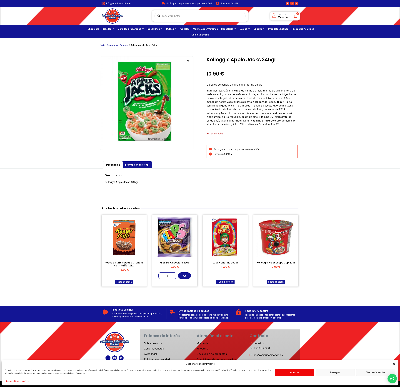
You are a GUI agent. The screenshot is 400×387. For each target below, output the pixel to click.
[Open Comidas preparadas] (143, 28)
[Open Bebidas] (113, 28)
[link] (93, 29)
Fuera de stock (124, 281)
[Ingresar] (274, 15)
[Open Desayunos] (162, 28)
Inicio (102, 45)
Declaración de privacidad (17, 381)
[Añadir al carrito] (184, 275)
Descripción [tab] (113, 164)
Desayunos (112, 45)
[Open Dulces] (176, 28)
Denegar (335, 372)
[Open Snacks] (264, 28)
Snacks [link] (258, 29)
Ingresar (282, 14)
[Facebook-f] (287, 3)
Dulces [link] (170, 29)
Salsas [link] (243, 29)
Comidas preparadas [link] (129, 29)
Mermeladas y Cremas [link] (205, 29)
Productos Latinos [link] (278, 29)
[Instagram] (292, 3)
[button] (393, 363)
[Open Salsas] (249, 28)
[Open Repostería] (235, 28)
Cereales (124, 45)
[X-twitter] (296, 3)
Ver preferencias (375, 372)
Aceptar (294, 372)
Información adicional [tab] (137, 164)
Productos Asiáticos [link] (303, 29)
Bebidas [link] (106, 29)
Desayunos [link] (154, 29)
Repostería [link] (227, 29)
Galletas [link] (185, 29)
